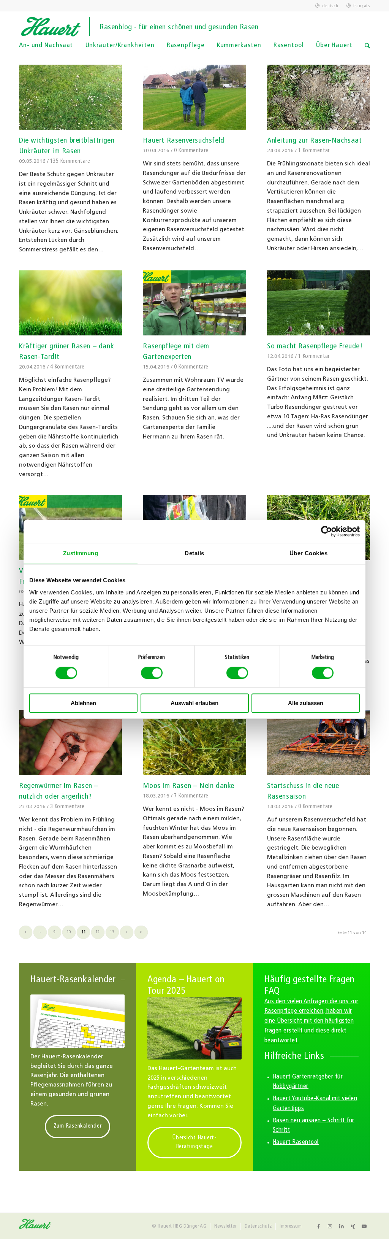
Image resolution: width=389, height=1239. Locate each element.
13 (112, 932)
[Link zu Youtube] (364, 1226)
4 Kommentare (67, 367)
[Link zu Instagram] (330, 1226)
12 (98, 932)
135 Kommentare (70, 161)
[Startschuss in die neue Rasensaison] (318, 742)
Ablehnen (83, 703)
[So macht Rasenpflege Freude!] (318, 302)
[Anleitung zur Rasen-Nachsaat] (318, 97)
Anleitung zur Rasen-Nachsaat (314, 141)
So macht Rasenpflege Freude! (315, 346)
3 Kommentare (67, 807)
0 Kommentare (191, 151)
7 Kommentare (191, 796)
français (361, 6)
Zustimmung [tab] (80, 553)
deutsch (330, 6)
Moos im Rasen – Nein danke (188, 786)
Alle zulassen (305, 703)
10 (69, 932)
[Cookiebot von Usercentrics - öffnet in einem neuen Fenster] (326, 531)
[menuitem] (327, 6)
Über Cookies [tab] (308, 553)
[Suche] (367, 50)
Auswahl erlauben (194, 703)
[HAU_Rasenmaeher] (194, 1028)
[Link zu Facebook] (318, 1226)
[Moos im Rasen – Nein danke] (194, 742)
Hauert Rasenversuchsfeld (183, 141)
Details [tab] (194, 553)
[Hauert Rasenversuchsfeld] (194, 97)
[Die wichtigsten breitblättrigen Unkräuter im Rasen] (70, 97)
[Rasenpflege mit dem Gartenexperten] (194, 302)
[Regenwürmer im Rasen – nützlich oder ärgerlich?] (70, 742)
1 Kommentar (314, 151)
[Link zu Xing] (353, 1226)
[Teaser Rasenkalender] (77, 1021)
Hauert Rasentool (296, 1142)
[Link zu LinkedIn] (341, 1226)
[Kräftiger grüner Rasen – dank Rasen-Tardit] (70, 302)
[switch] (152, 673)
